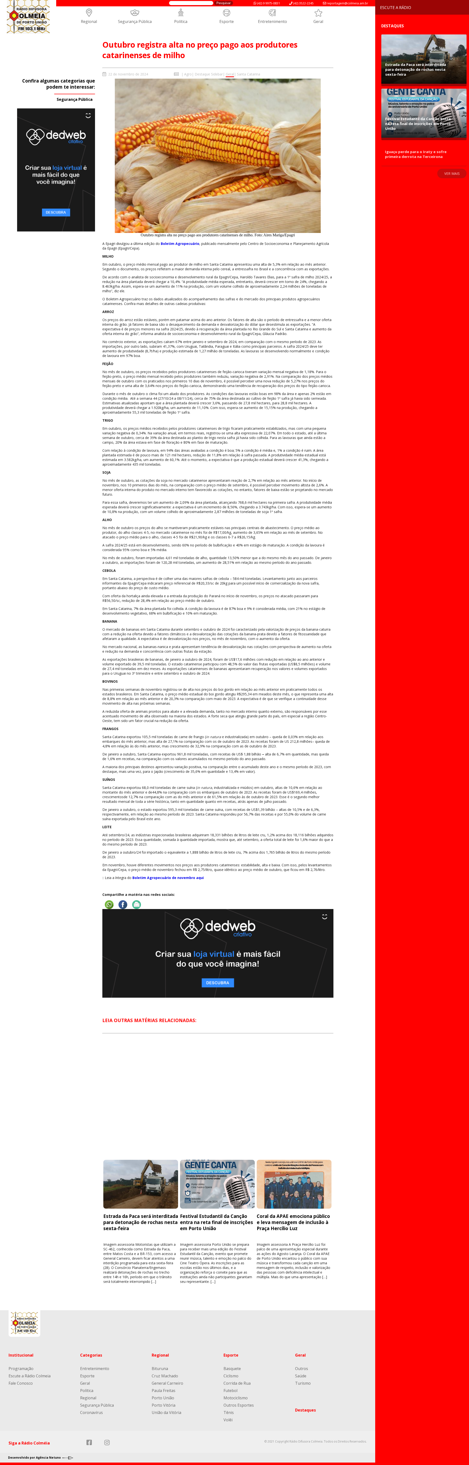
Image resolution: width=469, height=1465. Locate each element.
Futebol (230, 1390)
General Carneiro (167, 1383)
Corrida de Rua (237, 1383)
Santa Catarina (248, 74)
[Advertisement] (217, 1101)
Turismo (303, 1383)
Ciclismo (231, 1376)
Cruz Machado (165, 1376)
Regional (89, 21)
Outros (301, 1368)
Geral (318, 21)
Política (180, 21)
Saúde (300, 1376)
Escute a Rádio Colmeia (30, 1376)
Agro (188, 74)
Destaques (305, 1410)
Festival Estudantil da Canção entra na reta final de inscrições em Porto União (216, 1222)
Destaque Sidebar (209, 74)
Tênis (229, 1412)
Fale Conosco (21, 1383)
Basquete (232, 1368)
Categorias (91, 1355)
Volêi (228, 1420)
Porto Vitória (163, 1405)
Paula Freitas (163, 1390)
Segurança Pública (135, 21)
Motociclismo (236, 1398)
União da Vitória (166, 1412)
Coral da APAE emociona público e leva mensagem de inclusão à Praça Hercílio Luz (293, 1222)
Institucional (21, 1355)
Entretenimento (272, 21)
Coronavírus (91, 1412)
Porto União (163, 1398)
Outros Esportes (239, 1405)
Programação (21, 1368)
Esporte (226, 21)
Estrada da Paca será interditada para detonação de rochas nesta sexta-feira (140, 1222)
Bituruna (160, 1368)
